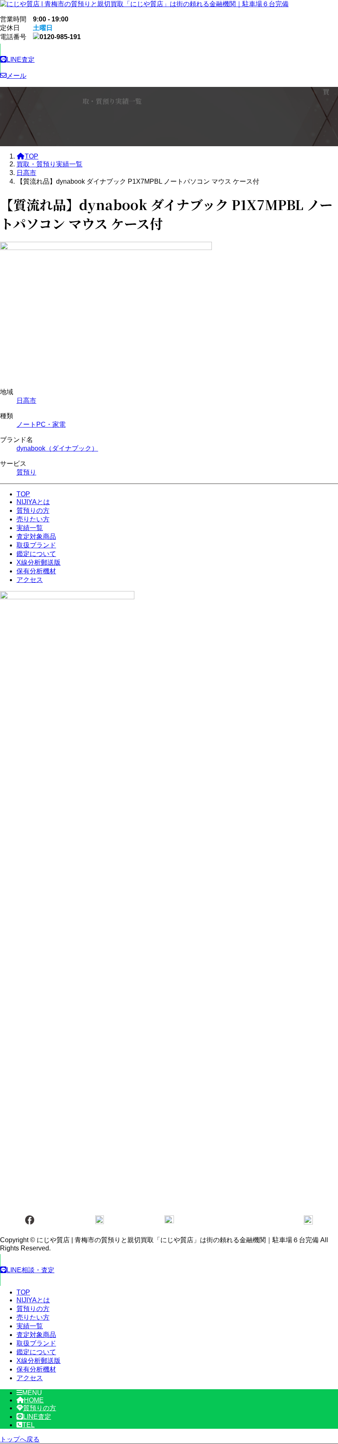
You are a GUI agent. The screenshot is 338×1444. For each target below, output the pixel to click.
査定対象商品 (36, 536)
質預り (26, 472)
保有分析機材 (36, 571)
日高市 (26, 400)
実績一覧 (29, 527)
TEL (28, 1424)
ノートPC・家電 (41, 424)
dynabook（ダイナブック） (57, 448)
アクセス (29, 579)
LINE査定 (37, 1416)
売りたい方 (32, 519)
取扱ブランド (36, 545)
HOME (34, 1400)
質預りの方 (32, 510)
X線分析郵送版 (38, 562)
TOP (23, 494)
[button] (169, 59)
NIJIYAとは (33, 501)
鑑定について (36, 553)
